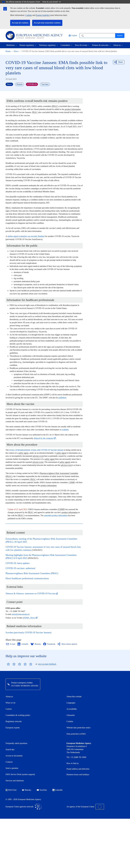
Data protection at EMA (76, 734)
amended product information (56, 515)
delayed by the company (43, 438)
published (62, 398)
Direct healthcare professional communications (27, 578)
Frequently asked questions (16, 743)
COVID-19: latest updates (18, 563)
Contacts (9, 762)
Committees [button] (65, 45)
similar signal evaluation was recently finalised (26, 236)
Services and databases (15, 780)
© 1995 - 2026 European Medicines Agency (23, 799)
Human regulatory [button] (26, 45)
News (16, 51)
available (65, 430)
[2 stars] (11, 664)
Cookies (28, 15)
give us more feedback (47, 664)
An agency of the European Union (80, 807)
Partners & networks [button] (100, 45)
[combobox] (97, 35)
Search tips (10, 749)
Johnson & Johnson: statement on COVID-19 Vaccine (30, 593)
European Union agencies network (19, 807)
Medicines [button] (10, 45)
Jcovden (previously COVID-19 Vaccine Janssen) (28, 632)
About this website (74, 696)
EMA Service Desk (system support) (20, 774)
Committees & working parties (18, 715)
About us (9, 696)
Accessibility (72, 709)
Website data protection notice (79, 728)
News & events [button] (81, 45)
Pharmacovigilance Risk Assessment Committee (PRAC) (32, 573)
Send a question (12, 768)
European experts (13, 728)
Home (8, 51)
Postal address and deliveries (78, 769)
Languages (71, 703)
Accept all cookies (20, 23)
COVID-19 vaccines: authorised (20, 568)
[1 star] (8, 664)
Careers (9, 709)
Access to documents (14, 756)
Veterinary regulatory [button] (47, 45)
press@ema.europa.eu (21, 614)
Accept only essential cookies (47, 23)
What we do (10, 703)
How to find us (73, 763)
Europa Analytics (43, 15)
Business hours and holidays (78, 774)
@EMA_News (29, 618)
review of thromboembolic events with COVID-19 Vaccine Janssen (36, 450)
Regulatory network (14, 721)
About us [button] (117, 45)
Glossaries (71, 715)
